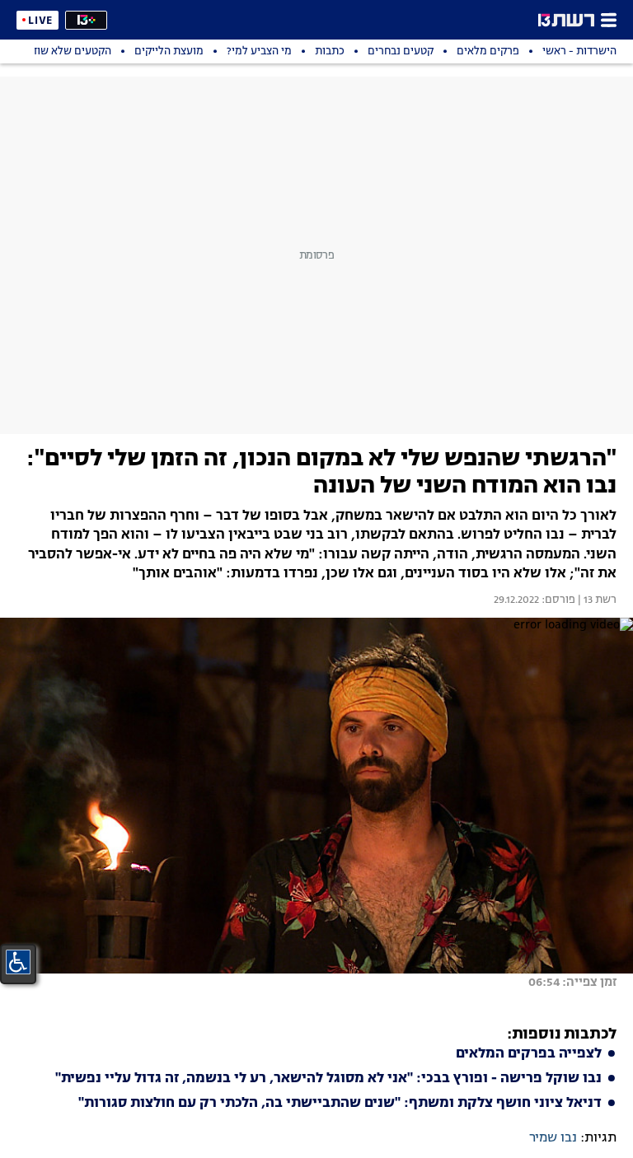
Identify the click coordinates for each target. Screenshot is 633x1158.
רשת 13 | (596, 600)
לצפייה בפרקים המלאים (529, 1054)
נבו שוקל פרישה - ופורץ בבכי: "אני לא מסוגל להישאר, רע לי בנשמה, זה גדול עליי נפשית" (328, 1079)
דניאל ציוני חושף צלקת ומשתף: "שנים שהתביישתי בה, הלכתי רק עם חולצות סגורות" (340, 1104)
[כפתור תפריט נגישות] (18, 962)
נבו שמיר (553, 1138)
